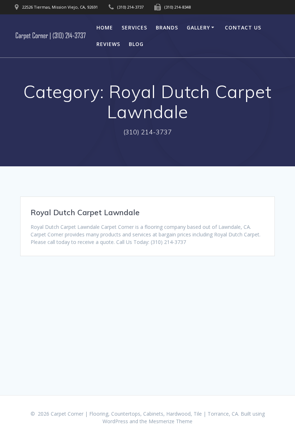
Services (134, 27)
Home (104, 27)
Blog (136, 44)
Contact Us (243, 27)
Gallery (198, 27)
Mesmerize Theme (170, 421)
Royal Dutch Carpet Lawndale (85, 212)
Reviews (108, 44)
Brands (167, 27)
